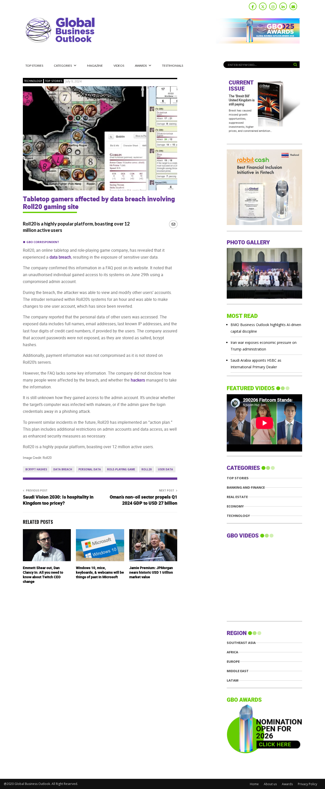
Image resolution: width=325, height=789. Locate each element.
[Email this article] (173, 224)
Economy (235, 506)
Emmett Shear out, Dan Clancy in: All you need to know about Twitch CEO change (43, 575)
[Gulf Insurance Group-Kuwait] (281, 223)
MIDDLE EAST (238, 671)
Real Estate (237, 497)
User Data (165, 469)
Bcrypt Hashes (36, 469)
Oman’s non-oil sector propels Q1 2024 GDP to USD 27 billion (143, 500)
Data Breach (62, 469)
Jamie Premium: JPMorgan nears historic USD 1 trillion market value (151, 572)
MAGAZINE (95, 65)
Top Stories (34, 65)
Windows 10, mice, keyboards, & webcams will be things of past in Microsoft (100, 572)
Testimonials (172, 65)
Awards (141, 65)
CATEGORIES (63, 65)
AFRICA (232, 652)
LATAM (232, 680)
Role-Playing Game (121, 469)
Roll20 (146, 469)
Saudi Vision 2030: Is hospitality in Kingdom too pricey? (58, 500)
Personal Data (89, 469)
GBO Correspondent (42, 242)
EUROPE (233, 661)
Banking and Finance (246, 487)
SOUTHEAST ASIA (241, 643)
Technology (33, 81)
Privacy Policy (307, 784)
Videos (118, 65)
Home (254, 784)
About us (270, 784)
